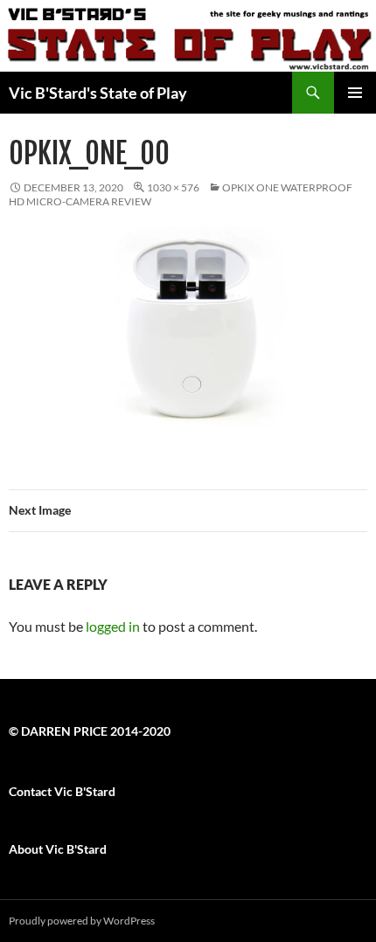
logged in (113, 626)
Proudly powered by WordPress (82, 920)
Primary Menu (355, 93)
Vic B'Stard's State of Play (98, 92)
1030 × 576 (173, 187)
